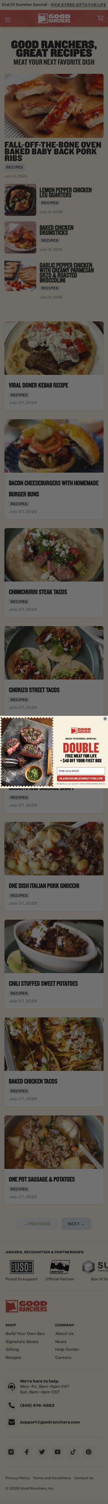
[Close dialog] (105, 719)
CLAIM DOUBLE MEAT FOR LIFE (81, 778)
